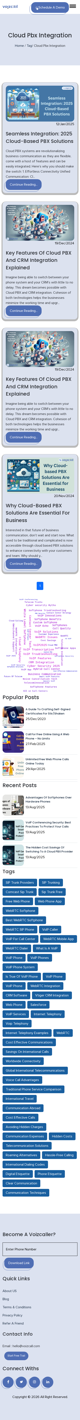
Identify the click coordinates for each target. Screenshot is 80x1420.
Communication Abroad (23, 1108)
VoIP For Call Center (20, 939)
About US (10, 1291)
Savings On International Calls (27, 1051)
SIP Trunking (51, 882)
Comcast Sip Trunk (19, 892)
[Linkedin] (47, 1382)
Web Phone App (50, 901)
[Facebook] (8, 1382)
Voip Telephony (17, 1023)
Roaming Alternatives (21, 1155)
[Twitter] (21, 1382)
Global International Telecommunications (35, 1070)
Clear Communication (21, 1183)
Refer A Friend (13, 1323)
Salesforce (38, 1004)
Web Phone (14, 1004)
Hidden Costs (62, 1136)
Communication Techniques (26, 1192)
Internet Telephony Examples (27, 1033)
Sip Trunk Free (52, 892)
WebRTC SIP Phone (20, 929)
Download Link (19, 1263)
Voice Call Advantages (22, 1080)
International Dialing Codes (25, 1164)
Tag (29, 45)
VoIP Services (16, 1014)
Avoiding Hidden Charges (24, 1127)
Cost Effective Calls (20, 1117)
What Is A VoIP (47, 948)
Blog (6, 1299)
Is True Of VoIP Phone (22, 976)
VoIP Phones (40, 957)
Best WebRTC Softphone (24, 920)
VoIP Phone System (20, 967)
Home (19, 45)
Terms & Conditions (17, 1307)
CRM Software (16, 995)
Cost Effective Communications (29, 1042)
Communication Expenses (25, 1136)
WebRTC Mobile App (58, 939)
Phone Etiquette (50, 1174)
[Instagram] (34, 1382)
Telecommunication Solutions (27, 1145)
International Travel (19, 1098)
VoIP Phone (14, 957)
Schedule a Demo (51, 7)
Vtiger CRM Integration (52, 995)
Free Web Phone (18, 901)
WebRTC (63, 1033)
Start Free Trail (16, 1355)
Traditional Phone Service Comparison (33, 1089)
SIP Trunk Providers (20, 882)
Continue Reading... (24, 184)
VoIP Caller (50, 929)
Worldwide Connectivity (23, 1061)
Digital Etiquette (18, 1174)
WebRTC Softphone (20, 910)
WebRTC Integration (45, 986)
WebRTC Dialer (17, 948)
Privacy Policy (12, 1315)
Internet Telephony (47, 1014)
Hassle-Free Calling (59, 1155)
